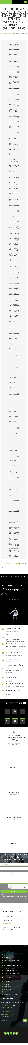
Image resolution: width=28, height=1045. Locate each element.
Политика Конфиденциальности (12, 965)
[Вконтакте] (5, 1033)
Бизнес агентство (14, 599)
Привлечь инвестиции (9, 955)
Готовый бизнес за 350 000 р (11, 973)
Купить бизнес (7, 986)
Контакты (6, 992)
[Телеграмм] (8, 1033)
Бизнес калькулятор (9, 968)
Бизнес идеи (7, 984)
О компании (7, 981)
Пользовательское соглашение (12, 962)
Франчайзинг (7, 957)
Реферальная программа (10, 994)
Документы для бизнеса (10, 970)
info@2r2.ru (7, 923)
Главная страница (4, 33)
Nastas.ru (18, 1039)
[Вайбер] (14, 1033)
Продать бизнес (8, 989)
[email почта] (16, 1033)
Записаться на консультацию (12, 960)
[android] (21, 1033)
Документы (11, 33)
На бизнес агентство (14, 580)
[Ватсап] (11, 1033)
